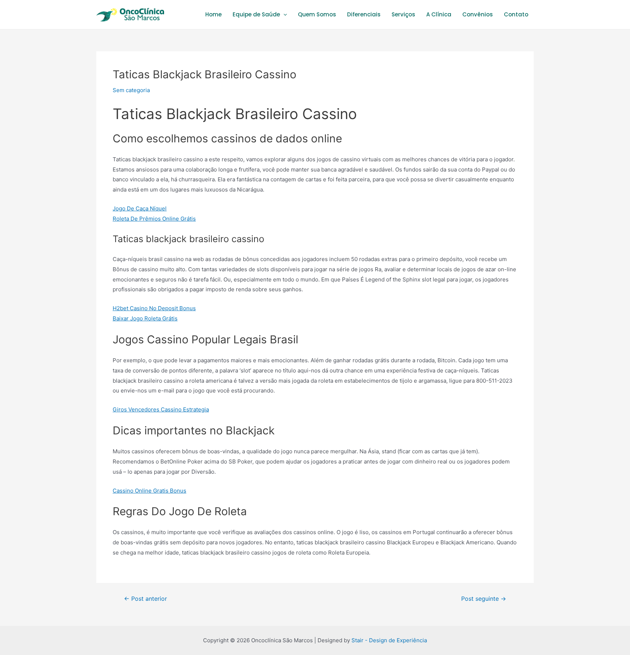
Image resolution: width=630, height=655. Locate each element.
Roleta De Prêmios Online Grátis (154, 218)
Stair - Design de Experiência (389, 640)
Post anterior (145, 599)
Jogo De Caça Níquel (140, 208)
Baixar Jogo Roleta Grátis (145, 318)
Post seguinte (483, 599)
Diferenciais (364, 14)
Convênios (477, 14)
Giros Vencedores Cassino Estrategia (161, 409)
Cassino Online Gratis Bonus (149, 490)
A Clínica (438, 14)
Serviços (403, 14)
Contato (516, 14)
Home (213, 14)
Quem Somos (317, 14)
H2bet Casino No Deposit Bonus (154, 308)
